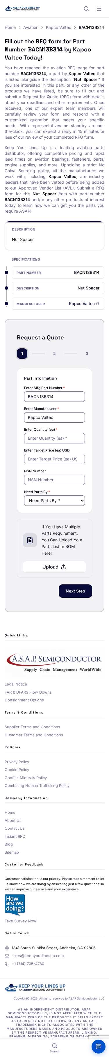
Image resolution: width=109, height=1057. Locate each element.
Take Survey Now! (21, 921)
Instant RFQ (15, 836)
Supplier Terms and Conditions (32, 727)
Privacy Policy (17, 761)
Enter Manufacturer (41, 408)
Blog (9, 844)
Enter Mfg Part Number (44, 388)
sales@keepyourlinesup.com (38, 955)
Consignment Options (24, 700)
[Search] (86, 8)
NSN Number (35, 471)
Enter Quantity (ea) (40, 429)
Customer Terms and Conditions (34, 735)
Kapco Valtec (58, 27)
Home (10, 27)
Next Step (75, 590)
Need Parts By (37, 492)
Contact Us (15, 828)
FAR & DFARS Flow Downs (28, 692)
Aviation (30, 27)
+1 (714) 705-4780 (28, 963)
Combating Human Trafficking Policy (37, 785)
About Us (13, 820)
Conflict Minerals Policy (26, 777)
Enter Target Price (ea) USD (47, 450)
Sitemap (12, 852)
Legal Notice (16, 684)
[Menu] (99, 8)
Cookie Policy (17, 769)
